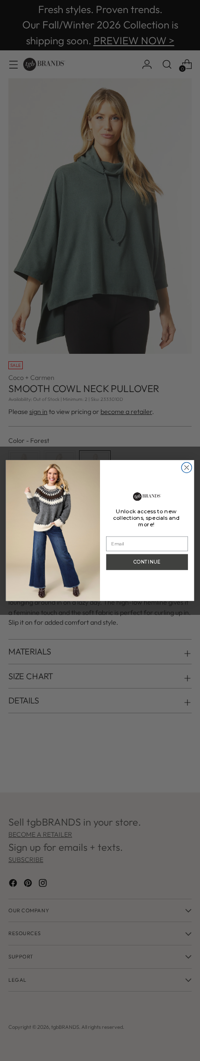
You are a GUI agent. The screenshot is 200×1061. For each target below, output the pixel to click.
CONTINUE (146, 562)
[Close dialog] (186, 467)
